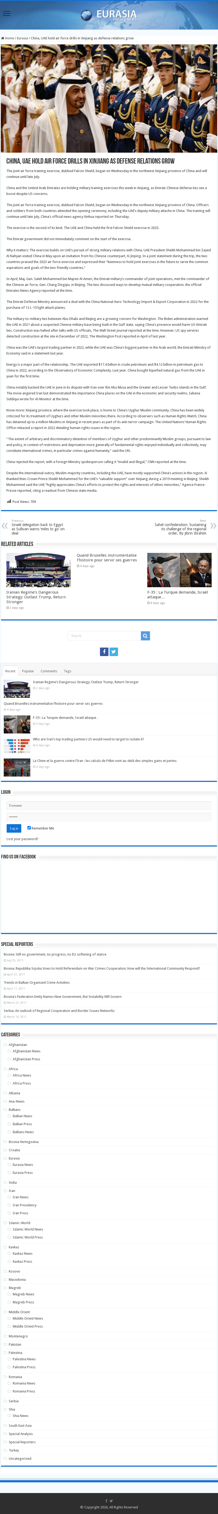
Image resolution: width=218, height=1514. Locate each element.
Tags (67, 671)
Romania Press (24, 1391)
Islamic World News (28, 1229)
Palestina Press (24, 1367)
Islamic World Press (28, 1237)
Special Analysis (21, 1434)
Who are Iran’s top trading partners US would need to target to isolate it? (88, 739)
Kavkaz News (22, 1254)
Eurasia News (23, 1165)
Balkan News (22, 1116)
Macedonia (17, 1280)
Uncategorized (20, 1459)
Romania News (24, 1383)
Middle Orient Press (28, 1326)
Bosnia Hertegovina (24, 1142)
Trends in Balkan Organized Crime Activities (37, 983)
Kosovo (14, 1271)
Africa (13, 1069)
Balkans (14, 1110)
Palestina (15, 1353)
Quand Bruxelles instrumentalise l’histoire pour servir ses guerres (107, 557)
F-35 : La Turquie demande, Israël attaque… (66, 718)
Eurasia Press (23, 1173)
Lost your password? (23, 839)
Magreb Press (23, 1302)
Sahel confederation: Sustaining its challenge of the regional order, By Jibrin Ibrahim (180, 527)
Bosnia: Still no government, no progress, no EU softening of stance (55, 954)
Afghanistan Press (26, 1059)
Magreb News (23, 1294)
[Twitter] (114, 652)
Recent (10, 671)
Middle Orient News (28, 1318)
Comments (49, 671)
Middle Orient (19, 1312)
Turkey (14, 1450)
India (13, 1182)
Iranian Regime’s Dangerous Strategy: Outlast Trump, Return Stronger (36, 597)
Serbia (14, 1401)
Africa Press (22, 1083)
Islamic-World (19, 1223)
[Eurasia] (109, 14)
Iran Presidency (24, 1205)
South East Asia (20, 1426)
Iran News (20, 1197)
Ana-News (16, 1101)
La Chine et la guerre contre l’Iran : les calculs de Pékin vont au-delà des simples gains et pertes (105, 761)
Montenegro (18, 1336)
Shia (12, 1409)
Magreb (15, 1288)
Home (9, 38)
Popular (28, 671)
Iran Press (20, 1213)
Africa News (22, 1075)
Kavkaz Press (22, 1261)
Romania (15, 1377)
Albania (14, 1093)
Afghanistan (18, 1045)
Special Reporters (22, 1442)
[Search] (145, 635)
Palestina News (24, 1359)
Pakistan (15, 1344)
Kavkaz (14, 1247)
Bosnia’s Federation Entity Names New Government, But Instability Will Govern (62, 997)
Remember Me (42, 828)
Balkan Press (22, 1124)
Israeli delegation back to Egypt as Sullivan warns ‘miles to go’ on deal (38, 527)
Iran (12, 1191)
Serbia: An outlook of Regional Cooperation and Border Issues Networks (59, 1011)
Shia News (20, 1416)
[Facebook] (104, 652)
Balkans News (23, 1132)
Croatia (14, 1150)
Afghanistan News (26, 1051)
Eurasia (22, 38)
